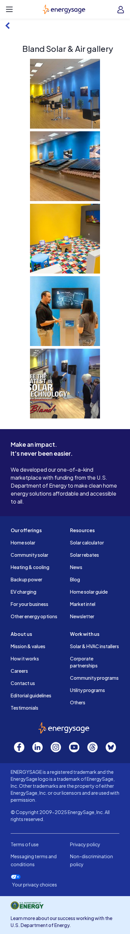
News (76, 567)
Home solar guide (89, 592)
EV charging (23, 592)
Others (77, 702)
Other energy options (34, 616)
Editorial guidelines (31, 695)
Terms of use (25, 844)
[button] (65, 94)
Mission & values (28, 646)
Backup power (26, 579)
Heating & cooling (30, 567)
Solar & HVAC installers (94, 646)
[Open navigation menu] (9, 9)
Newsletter (82, 616)
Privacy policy (85, 844)
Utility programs (87, 690)
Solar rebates (84, 555)
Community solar (29, 555)
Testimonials (24, 708)
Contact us (23, 683)
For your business (29, 604)
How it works (25, 658)
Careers (19, 671)
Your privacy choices (34, 884)
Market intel (82, 604)
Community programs (94, 678)
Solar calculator (87, 542)
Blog (75, 579)
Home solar (23, 542)
